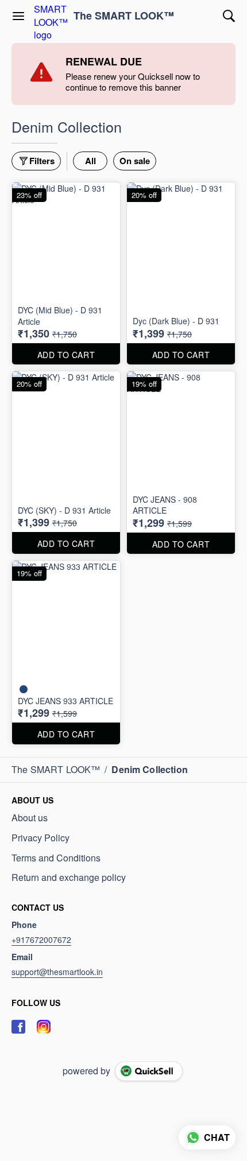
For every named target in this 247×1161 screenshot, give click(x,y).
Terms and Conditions (56, 858)
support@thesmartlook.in (57, 971)
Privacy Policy (40, 838)
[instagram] (43, 1027)
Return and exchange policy (68, 877)
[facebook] (18, 1027)
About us (29, 817)
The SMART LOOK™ (124, 16)
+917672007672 (41, 939)
